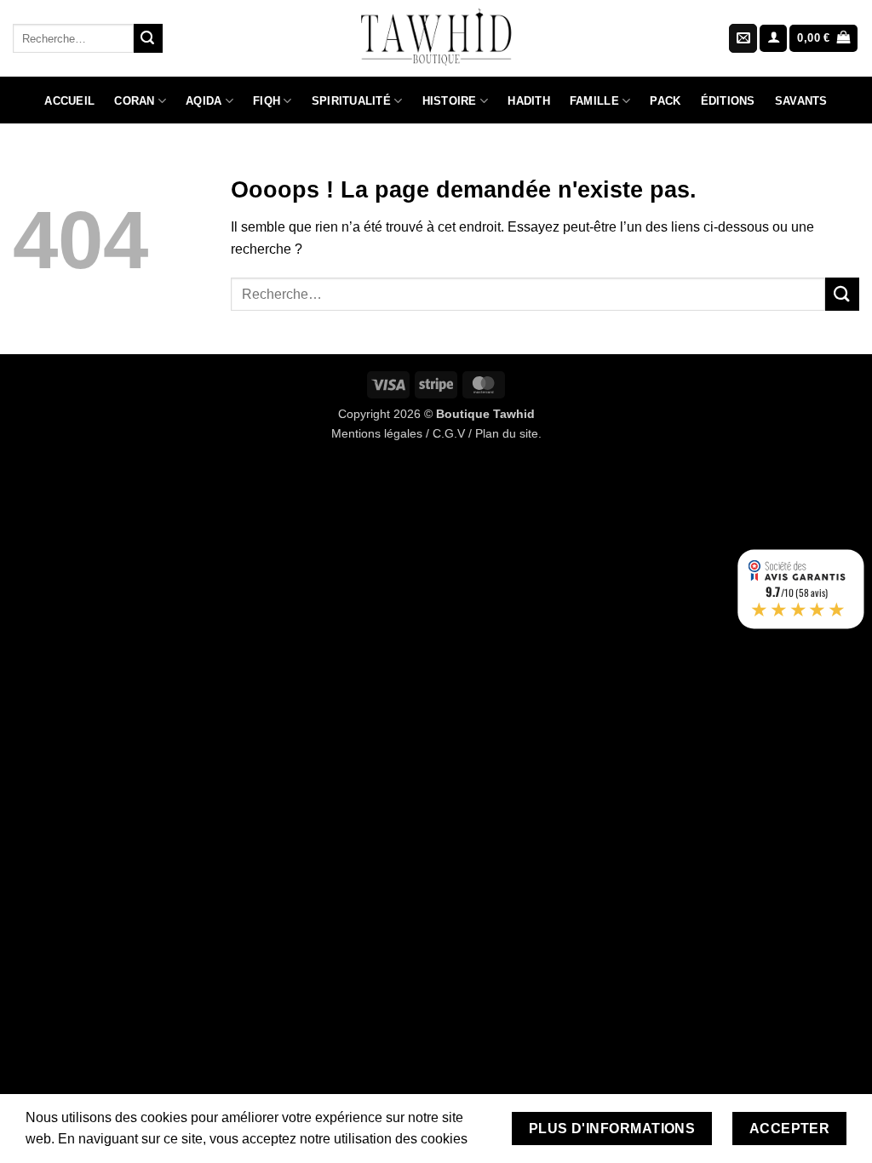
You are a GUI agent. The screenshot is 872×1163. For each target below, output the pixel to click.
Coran (134, 101)
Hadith (529, 101)
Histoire (449, 101)
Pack (665, 101)
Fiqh (266, 101)
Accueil (69, 101)
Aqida (203, 101)
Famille (594, 101)
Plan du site (506, 433)
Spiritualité (351, 101)
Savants (801, 101)
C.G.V (449, 433)
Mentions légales (376, 433)
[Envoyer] (148, 38)
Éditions (728, 101)
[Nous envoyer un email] (743, 38)
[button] (773, 39)
